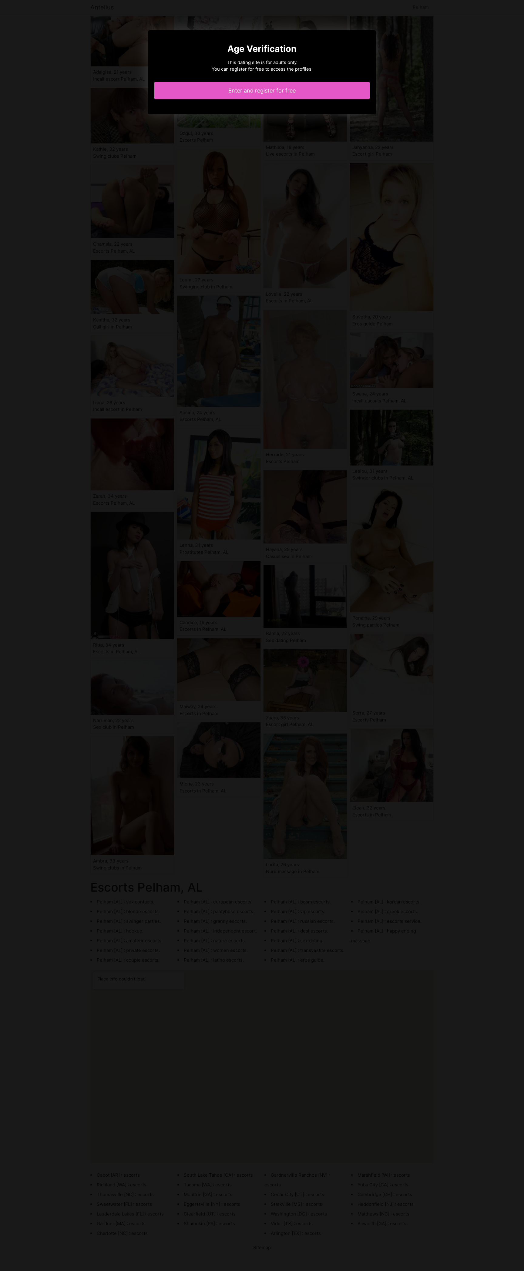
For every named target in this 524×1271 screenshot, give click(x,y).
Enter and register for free (262, 90)
